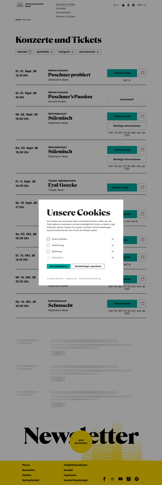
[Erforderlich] (48, 257)
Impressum (71, 278)
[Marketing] (48, 251)
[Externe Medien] (48, 239)
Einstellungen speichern (88, 266)
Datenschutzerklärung (90, 278)
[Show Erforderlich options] (112, 257)
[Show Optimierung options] (112, 245)
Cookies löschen (55, 278)
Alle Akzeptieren (58, 266)
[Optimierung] (48, 245)
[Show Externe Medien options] (112, 239)
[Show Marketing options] (112, 251)
